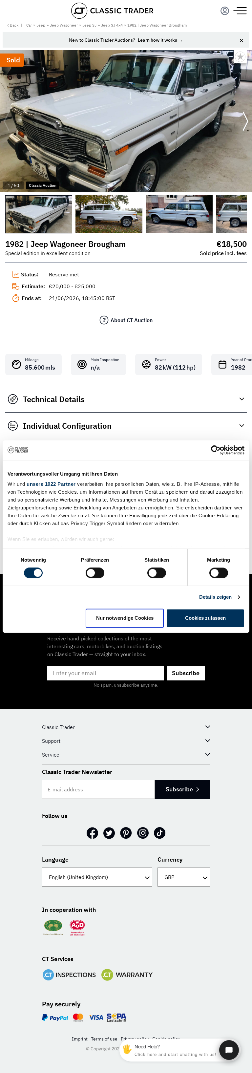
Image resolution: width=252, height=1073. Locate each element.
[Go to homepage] (112, 11)
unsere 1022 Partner (51, 484)
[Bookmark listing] (240, 56)
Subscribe (186, 673)
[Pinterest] (126, 833)
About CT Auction (132, 320)
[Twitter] (109, 833)
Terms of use (104, 1039)
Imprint (80, 1039)
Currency (170, 859)
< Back (12, 25)
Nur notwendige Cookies (125, 618)
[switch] (95, 573)
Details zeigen (215, 597)
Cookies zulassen (205, 618)
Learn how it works (157, 40)
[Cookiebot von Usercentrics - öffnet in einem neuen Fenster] (215, 450)
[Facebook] (92, 833)
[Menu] (225, 11)
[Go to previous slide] (6, 121)
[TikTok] (159, 833)
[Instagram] (143, 833)
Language (55, 859)
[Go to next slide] (245, 121)
